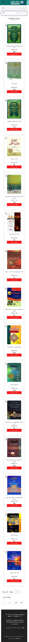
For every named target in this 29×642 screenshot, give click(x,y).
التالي (16, 602)
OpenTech (17, 638)
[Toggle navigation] (3, 2)
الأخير (21, 602)
